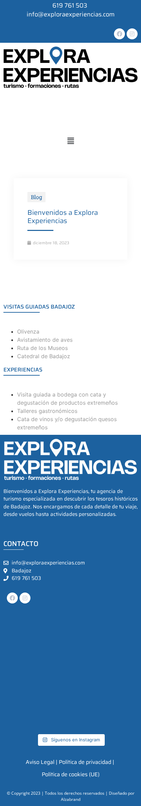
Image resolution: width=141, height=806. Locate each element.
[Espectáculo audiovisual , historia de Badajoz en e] (19, 657)
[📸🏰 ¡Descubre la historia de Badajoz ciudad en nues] (53, 720)
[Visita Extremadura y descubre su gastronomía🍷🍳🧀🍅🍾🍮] (53, 637)
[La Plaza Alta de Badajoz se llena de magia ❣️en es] (53, 657)
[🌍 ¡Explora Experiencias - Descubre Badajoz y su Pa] (87, 637)
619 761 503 (26, 578)
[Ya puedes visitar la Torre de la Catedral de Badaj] (87, 678)
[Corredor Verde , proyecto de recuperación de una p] (122, 678)
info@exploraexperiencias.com (71, 14)
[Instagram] (132, 33)
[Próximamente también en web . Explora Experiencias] (87, 657)
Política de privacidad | (86, 762)
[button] (70, 140)
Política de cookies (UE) (71, 774)
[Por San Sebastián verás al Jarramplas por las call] (19, 637)
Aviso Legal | (41, 762)
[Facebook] (119, 33)
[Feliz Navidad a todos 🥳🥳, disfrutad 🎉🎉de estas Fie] (122, 637)
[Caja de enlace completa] (70, 219)
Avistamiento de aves (45, 339)
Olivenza (28, 331)
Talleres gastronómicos (47, 410)
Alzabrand (70, 799)
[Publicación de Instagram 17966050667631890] (87, 699)
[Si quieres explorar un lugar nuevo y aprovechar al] (19, 720)
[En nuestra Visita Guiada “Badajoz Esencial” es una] (122, 657)
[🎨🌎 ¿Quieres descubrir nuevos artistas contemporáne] (53, 678)
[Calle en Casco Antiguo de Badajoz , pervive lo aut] (53, 699)
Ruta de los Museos (42, 347)
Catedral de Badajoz (43, 356)
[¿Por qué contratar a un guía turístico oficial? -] (19, 678)
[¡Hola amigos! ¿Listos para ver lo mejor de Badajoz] (122, 699)
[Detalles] (19, 699)
